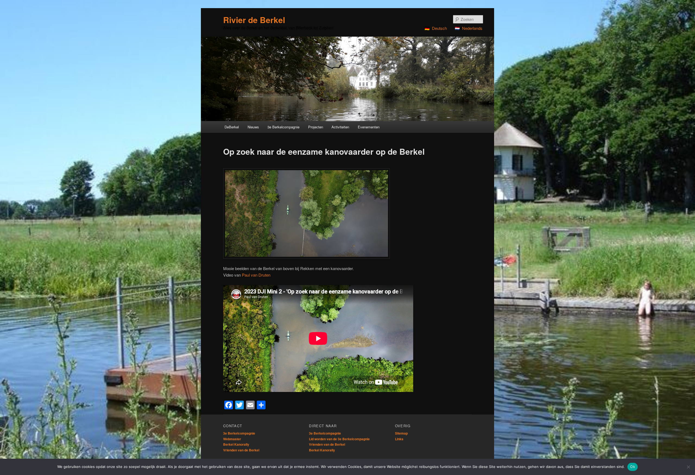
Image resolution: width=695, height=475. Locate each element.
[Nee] (688, 467)
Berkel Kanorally (236, 444)
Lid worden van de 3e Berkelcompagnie (339, 438)
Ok (632, 466)
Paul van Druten (256, 275)
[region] (347, 79)
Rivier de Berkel (254, 20)
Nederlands (472, 28)
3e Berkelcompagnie (239, 433)
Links (399, 438)
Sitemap (401, 433)
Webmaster (232, 438)
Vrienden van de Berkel (241, 450)
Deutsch (439, 28)
